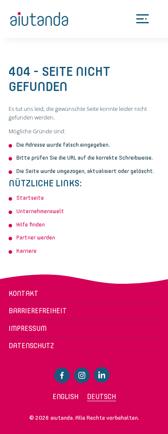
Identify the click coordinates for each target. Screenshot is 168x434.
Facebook (62, 375)
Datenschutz (31, 346)
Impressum (28, 328)
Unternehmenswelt (40, 211)
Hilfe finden (30, 224)
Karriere (26, 251)
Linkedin (101, 375)
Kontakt (23, 293)
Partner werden (35, 237)
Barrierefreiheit (38, 311)
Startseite (30, 198)
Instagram (82, 375)
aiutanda (39, 19)
